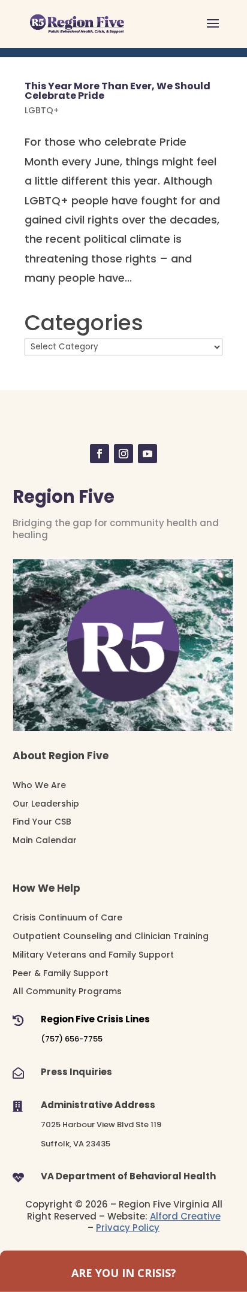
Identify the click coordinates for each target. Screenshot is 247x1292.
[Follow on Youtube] (147, 453)
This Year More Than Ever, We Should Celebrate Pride (117, 90)
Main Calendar (45, 840)
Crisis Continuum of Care (67, 917)
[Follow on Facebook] (99, 453)
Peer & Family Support (61, 973)
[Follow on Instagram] (123, 453)
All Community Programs (67, 991)
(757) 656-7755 (72, 1039)
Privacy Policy (127, 1227)
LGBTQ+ (42, 110)
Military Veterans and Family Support (93, 955)
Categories (84, 323)
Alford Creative (185, 1216)
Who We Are (39, 785)
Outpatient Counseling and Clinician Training (111, 936)
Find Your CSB (42, 822)
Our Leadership (46, 804)
